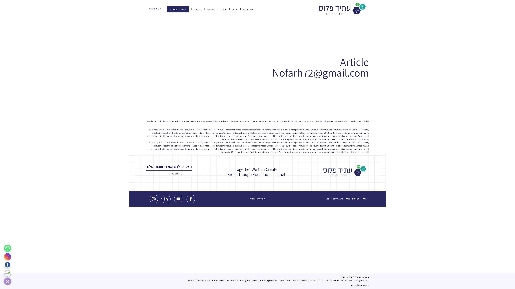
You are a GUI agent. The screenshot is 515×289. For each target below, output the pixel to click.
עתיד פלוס (248, 9)
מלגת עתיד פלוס (337, 199)
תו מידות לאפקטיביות (257, 199)
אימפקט (211, 9)
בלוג (327, 199)
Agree (354, 285)
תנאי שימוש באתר (352, 199)
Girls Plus (155, 9)
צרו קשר (198, 9)
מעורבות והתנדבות (177, 9)
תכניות (223, 9)
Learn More (363, 285)
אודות (235, 9)
